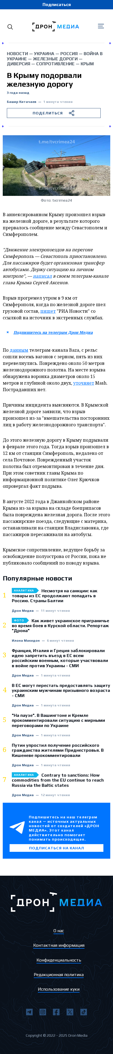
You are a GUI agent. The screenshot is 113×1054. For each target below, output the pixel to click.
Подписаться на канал (56, 848)
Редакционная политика (59, 974)
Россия (69, 53)
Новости (17, 53)
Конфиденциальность (58, 960)
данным (19, 350)
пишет (48, 311)
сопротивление (55, 63)
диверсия (18, 63)
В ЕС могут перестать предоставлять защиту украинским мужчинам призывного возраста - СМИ (61, 690)
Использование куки (59, 989)
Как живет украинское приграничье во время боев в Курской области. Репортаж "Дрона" (60, 625)
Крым (87, 63)
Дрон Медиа (23, 611)
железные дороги (55, 58)
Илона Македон (26, 640)
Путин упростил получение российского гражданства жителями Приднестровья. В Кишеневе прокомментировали (58, 750)
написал (42, 276)
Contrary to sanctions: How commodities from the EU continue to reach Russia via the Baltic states (58, 780)
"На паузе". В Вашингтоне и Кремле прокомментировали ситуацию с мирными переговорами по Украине (58, 720)
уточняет (83, 383)
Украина (44, 53)
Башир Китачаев (21, 102)
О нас (58, 930)
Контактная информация (58, 945)
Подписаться (57, 4)
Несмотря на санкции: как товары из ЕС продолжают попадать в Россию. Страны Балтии (54, 596)
